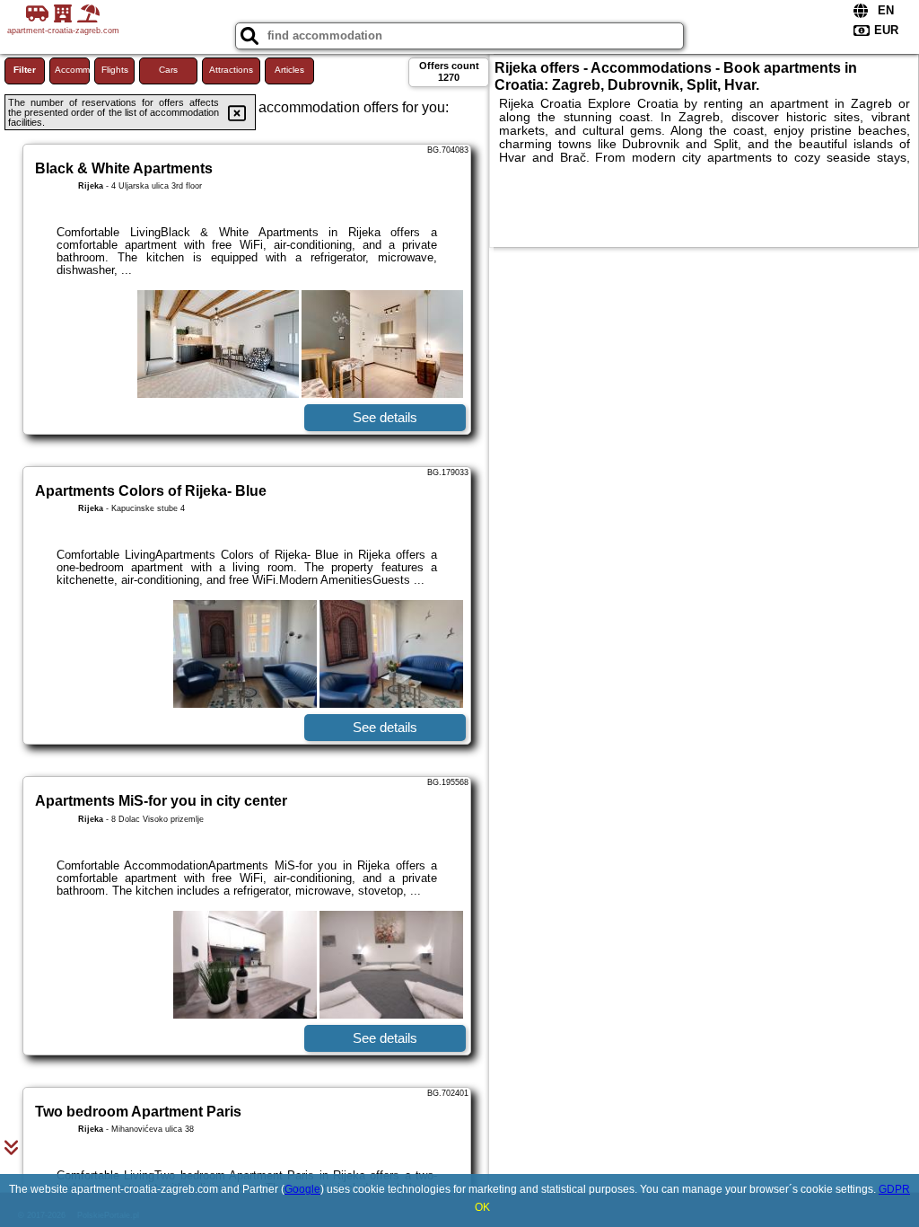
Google (302, 1189)
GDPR (894, 1189)
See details (385, 417)
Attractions (231, 70)
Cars (168, 70)
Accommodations (72, 70)
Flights (114, 70)
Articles (289, 70)
